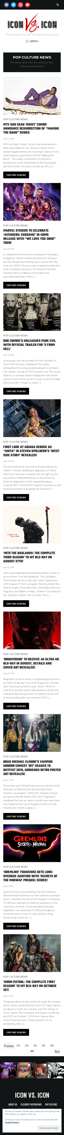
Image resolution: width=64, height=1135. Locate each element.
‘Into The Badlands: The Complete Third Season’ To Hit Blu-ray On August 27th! (29, 557)
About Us (12, 1104)
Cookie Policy (12, 1122)
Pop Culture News (15, 119)
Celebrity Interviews (31, 1104)
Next (57, 1051)
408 (32, 1051)
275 (43, 1045)
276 (51, 1045)
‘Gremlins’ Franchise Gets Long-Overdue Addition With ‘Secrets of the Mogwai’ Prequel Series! (30, 876)
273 (26, 1045)
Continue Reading (16, 174)
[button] (32, 41)
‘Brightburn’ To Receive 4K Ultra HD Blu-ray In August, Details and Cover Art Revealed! (31, 663)
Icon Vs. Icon (32, 1095)
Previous (9, 1046)
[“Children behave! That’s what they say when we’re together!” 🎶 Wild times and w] (40, 1070)
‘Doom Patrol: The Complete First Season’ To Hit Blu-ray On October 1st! (29, 986)
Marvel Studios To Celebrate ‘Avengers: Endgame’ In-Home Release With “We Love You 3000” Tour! (29, 237)
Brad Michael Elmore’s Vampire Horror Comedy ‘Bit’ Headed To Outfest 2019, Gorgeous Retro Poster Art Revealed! (32, 768)
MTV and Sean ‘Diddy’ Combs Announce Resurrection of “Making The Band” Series (31, 128)
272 (18, 1045)
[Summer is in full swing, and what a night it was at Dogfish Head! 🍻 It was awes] (24, 1070)
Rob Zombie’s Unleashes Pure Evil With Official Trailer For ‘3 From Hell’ (29, 345)
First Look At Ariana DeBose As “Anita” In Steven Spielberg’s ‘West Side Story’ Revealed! (31, 451)
